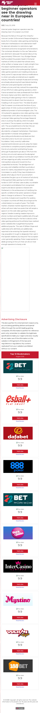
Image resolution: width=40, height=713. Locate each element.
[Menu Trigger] (35, 3)
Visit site (20, 385)
